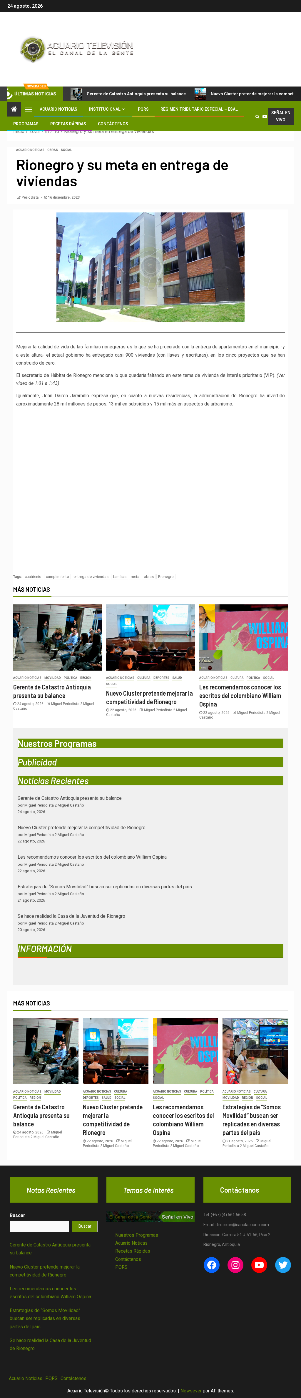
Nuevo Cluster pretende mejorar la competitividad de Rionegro (82, 827)
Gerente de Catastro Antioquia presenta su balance (136, 94)
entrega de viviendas (90, 576)
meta (135, 576)
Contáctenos (113, 124)
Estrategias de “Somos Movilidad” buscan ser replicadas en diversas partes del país (105, 887)
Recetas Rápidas (68, 124)
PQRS (143, 109)
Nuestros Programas (136, 1235)
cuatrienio (33, 576)
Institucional (105, 109)
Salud (177, 677)
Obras (52, 150)
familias (119, 576)
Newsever (191, 1391)
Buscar (17, 1215)
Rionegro (166, 576)
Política (70, 677)
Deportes (161, 677)
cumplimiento (57, 576)
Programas (26, 124)
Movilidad (52, 677)
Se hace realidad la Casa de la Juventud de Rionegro (71, 916)
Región (85, 677)
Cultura (143, 677)
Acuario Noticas (131, 1243)
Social (66, 150)
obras (149, 576)
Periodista (30, 197)
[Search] (257, 116)
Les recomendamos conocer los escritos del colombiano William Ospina (240, 695)
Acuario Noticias (58, 109)
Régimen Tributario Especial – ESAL (199, 109)
